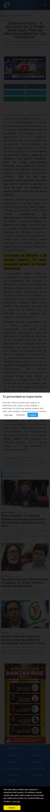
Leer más (8, 415)
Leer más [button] (16, 801)
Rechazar (21, 415)
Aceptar (32, 415)
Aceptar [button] (12, 808)
